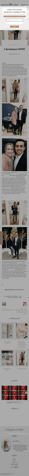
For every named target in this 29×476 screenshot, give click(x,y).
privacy (14, 35)
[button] (27, 8)
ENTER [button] (14, 26)
